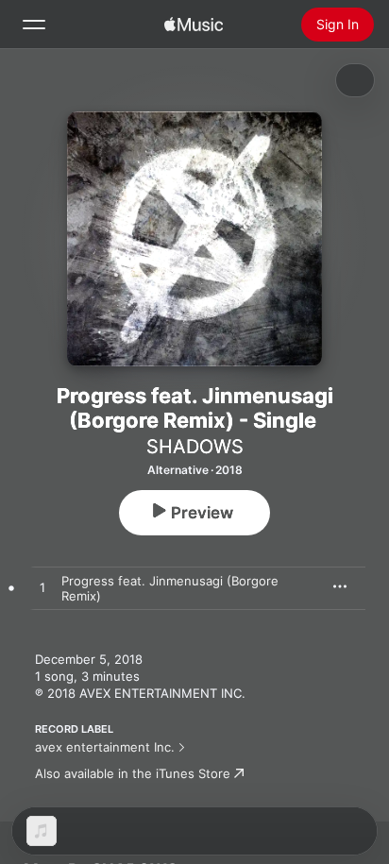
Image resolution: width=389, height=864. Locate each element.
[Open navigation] (34, 24)
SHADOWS (195, 446)
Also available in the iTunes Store (132, 773)
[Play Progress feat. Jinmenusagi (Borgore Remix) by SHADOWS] (42, 588)
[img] (193, 24)
